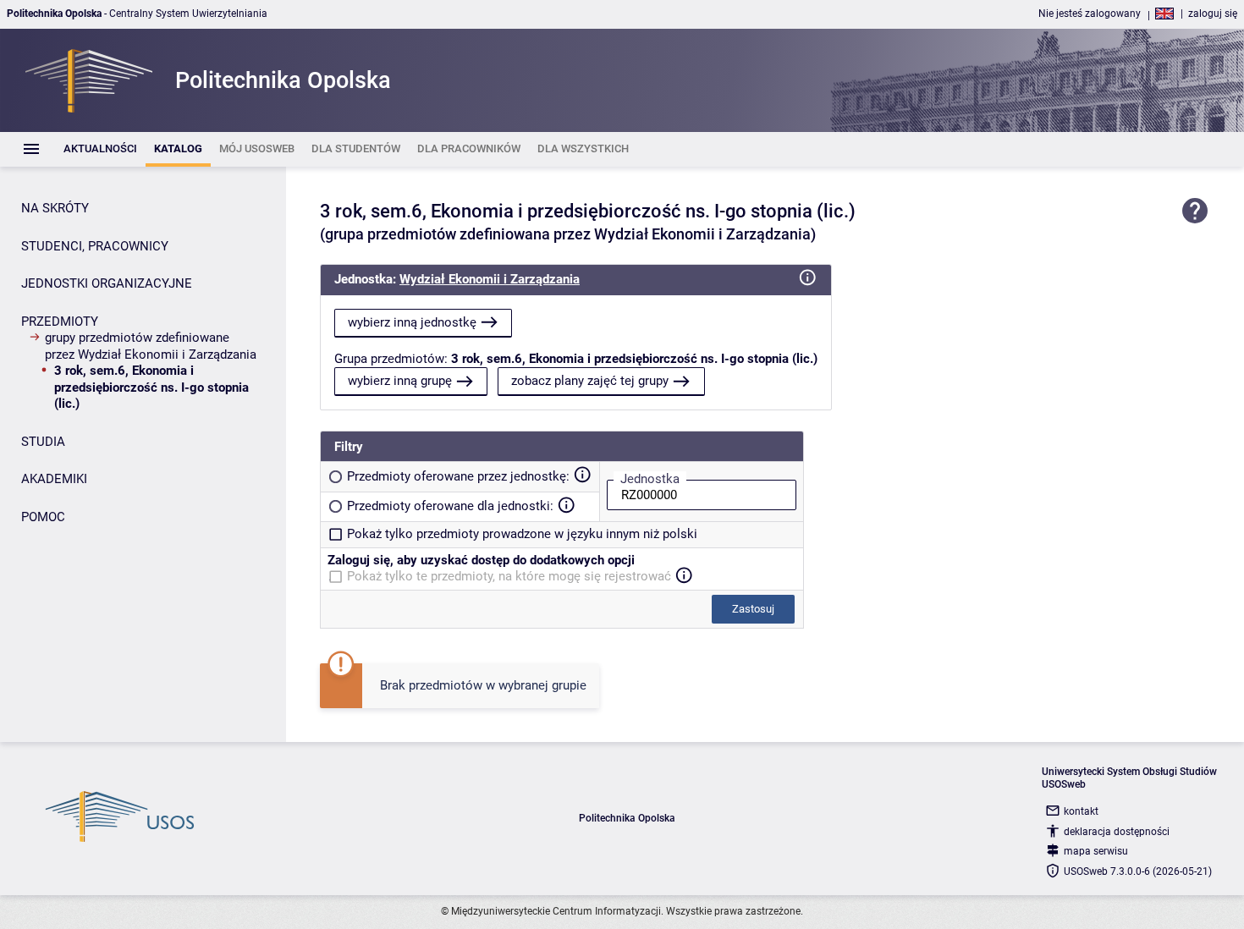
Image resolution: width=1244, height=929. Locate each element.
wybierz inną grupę (400, 380)
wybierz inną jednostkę (412, 322)
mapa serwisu (1096, 851)
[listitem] (100, 149)
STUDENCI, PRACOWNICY (94, 246)
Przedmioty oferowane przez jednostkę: (458, 476)
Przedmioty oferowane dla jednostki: (450, 506)
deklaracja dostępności (1117, 832)
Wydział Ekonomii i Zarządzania (489, 279)
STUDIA (43, 441)
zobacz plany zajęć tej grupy (590, 380)
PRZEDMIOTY (59, 321)
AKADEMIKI (54, 478)
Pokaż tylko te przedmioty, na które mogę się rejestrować (509, 576)
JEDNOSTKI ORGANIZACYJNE (106, 283)
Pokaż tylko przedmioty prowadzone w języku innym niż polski (522, 533)
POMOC (43, 517)
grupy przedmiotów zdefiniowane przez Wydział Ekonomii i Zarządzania (150, 346)
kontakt (1081, 811)
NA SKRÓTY (55, 208)
